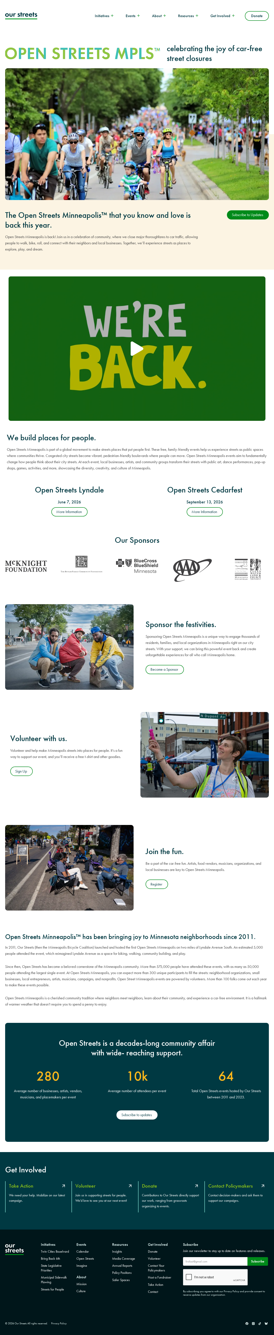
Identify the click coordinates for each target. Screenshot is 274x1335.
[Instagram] (253, 1323)
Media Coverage (123, 1258)
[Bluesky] (266, 1323)
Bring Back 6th (50, 1258)
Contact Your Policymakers (156, 1268)
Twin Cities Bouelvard (55, 1251)
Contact (153, 1292)
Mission (81, 1284)
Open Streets (85, 1258)
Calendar (82, 1251)
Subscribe (257, 1261)
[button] (137, 348)
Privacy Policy (59, 1323)
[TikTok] (259, 1323)
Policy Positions (122, 1273)
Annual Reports (122, 1266)
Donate (257, 15)
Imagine (81, 1266)
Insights (117, 1251)
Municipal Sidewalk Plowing (54, 1279)
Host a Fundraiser (159, 1277)
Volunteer (154, 1258)
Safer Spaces (121, 1280)
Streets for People (52, 1289)
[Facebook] (247, 1323)
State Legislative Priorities (51, 1268)
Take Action (155, 1285)
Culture (81, 1291)
